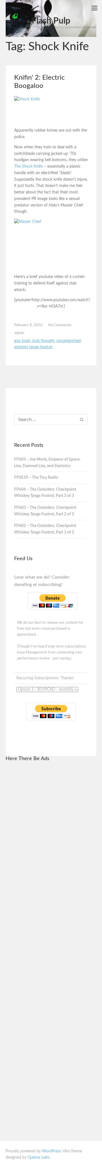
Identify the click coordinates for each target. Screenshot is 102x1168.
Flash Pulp (51, 21)
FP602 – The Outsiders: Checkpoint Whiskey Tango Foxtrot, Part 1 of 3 (45, 529)
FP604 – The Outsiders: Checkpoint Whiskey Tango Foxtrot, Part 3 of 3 (45, 493)
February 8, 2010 (28, 325)
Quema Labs (38, 1157)
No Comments (60, 325)
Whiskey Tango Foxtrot (33, 347)
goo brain (22, 341)
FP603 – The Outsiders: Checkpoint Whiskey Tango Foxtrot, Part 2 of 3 (45, 511)
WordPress (51, 1151)
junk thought (43, 341)
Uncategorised (68, 341)
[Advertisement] (51, 852)
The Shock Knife (28, 166)
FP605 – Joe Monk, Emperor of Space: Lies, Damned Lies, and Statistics (47, 462)
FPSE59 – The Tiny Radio (36, 478)
